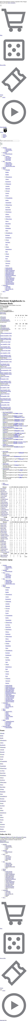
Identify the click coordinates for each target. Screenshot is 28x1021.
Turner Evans (4, 526)
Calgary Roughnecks (9, 881)
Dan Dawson (3, 491)
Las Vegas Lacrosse (9, 884)
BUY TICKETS (11, 3)
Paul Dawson (4, 523)
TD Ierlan (3, 490)
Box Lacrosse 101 (9, 893)
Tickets (4, 134)
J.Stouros (16, 435)
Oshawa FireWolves (9, 875)
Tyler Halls (3, 543)
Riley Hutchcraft (4, 555)
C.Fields (16, 413)
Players (4, 869)
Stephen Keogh (4, 503)
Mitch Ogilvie (4, 531)
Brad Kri (3, 497)
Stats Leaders (8, 863)
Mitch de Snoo (4, 493)
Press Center (8, 859)
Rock (4, 483)
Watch (4, 137)
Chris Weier (3, 511)
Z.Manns (15, 424)
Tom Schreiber (4, 502)
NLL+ (4, 897)
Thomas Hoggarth (5, 552)
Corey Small (4, 496)
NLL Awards (8, 856)
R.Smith (20, 428)
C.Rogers (15, 415)
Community (5, 890)
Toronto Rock (8, 880)
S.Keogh (16, 425)
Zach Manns (3, 488)
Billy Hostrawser (5, 514)
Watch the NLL (8, 847)
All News (7, 855)
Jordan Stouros (4, 549)
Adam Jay (3, 508)
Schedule (5, 135)
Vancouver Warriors (9, 887)
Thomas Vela (3, 529)
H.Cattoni (22, 417)
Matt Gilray (3, 550)
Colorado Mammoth (9, 882)
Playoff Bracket (8, 851)
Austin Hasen (4, 537)
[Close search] (0, 142)
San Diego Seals (9, 885)
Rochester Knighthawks (10, 879)
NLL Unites (8, 892)
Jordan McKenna (5, 509)
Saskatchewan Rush (9, 886)
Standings (5, 850)
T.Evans (4, 422)
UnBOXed (7, 891)
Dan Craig (3, 500)
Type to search (3, 140)
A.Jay (19, 434)
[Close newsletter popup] (0, 563)
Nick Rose (3, 518)
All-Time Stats (8, 865)
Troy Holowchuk (5, 520)
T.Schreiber (16, 436)
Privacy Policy (3, 840)
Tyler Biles (3, 544)
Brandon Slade (4, 512)
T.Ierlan (4, 444)
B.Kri (24, 441)
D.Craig (25, 425)
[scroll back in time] (0, 295)
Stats (4, 861)
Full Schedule (8, 845)
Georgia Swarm (8, 872)
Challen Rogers (4, 499)
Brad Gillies (3, 528)
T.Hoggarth (17, 417)
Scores (6, 848)
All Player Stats (8, 864)
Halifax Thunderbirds (10, 874)
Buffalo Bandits (8, 871)
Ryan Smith (3, 547)
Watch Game (3, 312)
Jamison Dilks (4, 506)
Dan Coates (3, 546)
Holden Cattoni (4, 538)
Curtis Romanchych (3, 541)
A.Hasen (20, 413)
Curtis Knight (4, 532)
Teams (4, 870)
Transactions (8, 858)
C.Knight (22, 420)
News (4, 854)
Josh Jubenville (4, 505)
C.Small (20, 415)
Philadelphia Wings (9, 877)
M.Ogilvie (16, 446)
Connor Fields (4, 534)
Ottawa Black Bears (9, 876)
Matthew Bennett (5, 535)
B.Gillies (21, 446)
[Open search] (1, 144)
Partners (7, 895)
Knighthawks (5, 484)
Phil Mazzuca (4, 494)
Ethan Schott (3, 525)
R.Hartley (5, 414)
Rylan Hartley (4, 556)
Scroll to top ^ (3, 831)
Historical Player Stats (10, 866)
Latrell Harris (4, 515)
